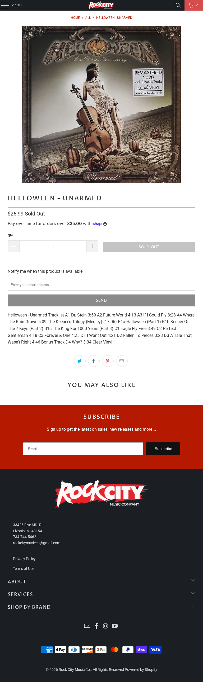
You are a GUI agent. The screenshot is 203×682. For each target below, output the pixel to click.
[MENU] (3, 5)
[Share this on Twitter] (80, 361)
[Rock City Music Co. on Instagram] (106, 626)
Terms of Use (23, 568)
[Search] (178, 5)
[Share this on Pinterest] (108, 361)
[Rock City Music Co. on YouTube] (115, 626)
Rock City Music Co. (75, 669)
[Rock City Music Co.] (101, 5)
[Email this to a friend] (122, 361)
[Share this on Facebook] (94, 361)
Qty (10, 235)
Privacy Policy (24, 559)
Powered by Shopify (141, 669)
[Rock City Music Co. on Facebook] (97, 626)
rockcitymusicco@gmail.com (36, 543)
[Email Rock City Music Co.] (87, 626)
